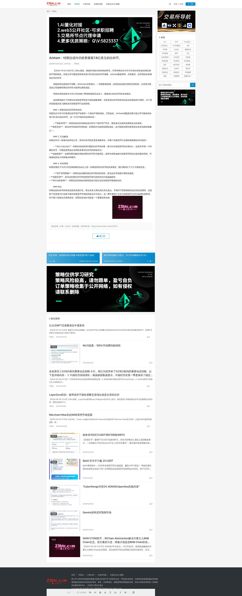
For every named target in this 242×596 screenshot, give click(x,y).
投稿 (191, 4)
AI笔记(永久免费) (113, 4)
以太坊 (176, 49)
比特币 (176, 68)
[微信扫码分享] (90, 592)
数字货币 (176, 65)
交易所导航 (98, 4)
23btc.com (117, 588)
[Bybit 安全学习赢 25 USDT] (64, 469)
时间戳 (188, 65)
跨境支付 (165, 72)
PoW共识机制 (165, 46)
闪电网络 (176, 76)
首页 (69, 4)
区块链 (188, 57)
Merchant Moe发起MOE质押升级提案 (70, 414)
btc (165, 42)
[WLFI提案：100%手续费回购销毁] (64, 354)
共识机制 (165, 53)
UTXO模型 (176, 46)
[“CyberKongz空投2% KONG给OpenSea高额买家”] (64, 495)
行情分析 (86, 4)
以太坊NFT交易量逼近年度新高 (66, 325)
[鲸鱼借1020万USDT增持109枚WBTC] (64, 443)
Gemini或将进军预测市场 (97, 512)
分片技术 (176, 57)
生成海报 (82, 592)
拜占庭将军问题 (188, 61)
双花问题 (165, 61)
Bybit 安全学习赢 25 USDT (98, 460)
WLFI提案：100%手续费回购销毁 (101, 345)
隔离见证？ (188, 76)
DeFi (176, 42)
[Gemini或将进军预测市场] (64, 521)
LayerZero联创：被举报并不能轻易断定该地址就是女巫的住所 (84, 394)
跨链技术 (176, 72)
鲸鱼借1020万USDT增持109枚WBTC (104, 434)
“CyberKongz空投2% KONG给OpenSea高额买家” (111, 486)
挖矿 (165, 65)
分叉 (187, 53)
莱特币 (188, 68)
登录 (175, 4)
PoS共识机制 (188, 42)
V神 (188, 46)
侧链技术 (188, 49)
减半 (176, 53)
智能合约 (165, 68)
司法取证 (176, 61)
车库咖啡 (188, 72)
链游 (165, 76)
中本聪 (165, 49)
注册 (181, 4)
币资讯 (77, 4)
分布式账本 (165, 57)
